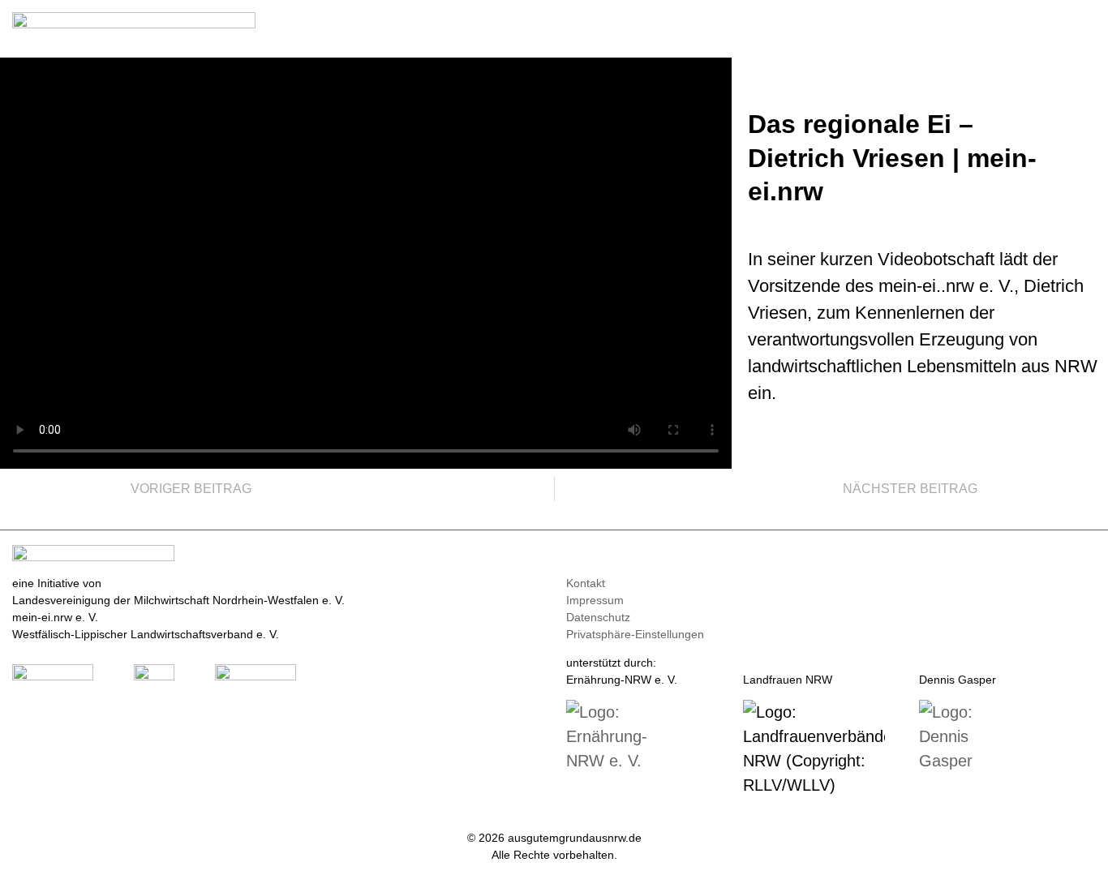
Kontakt (585, 583)
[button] (1084, 25)
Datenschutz (598, 617)
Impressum (595, 600)
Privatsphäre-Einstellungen (635, 634)
